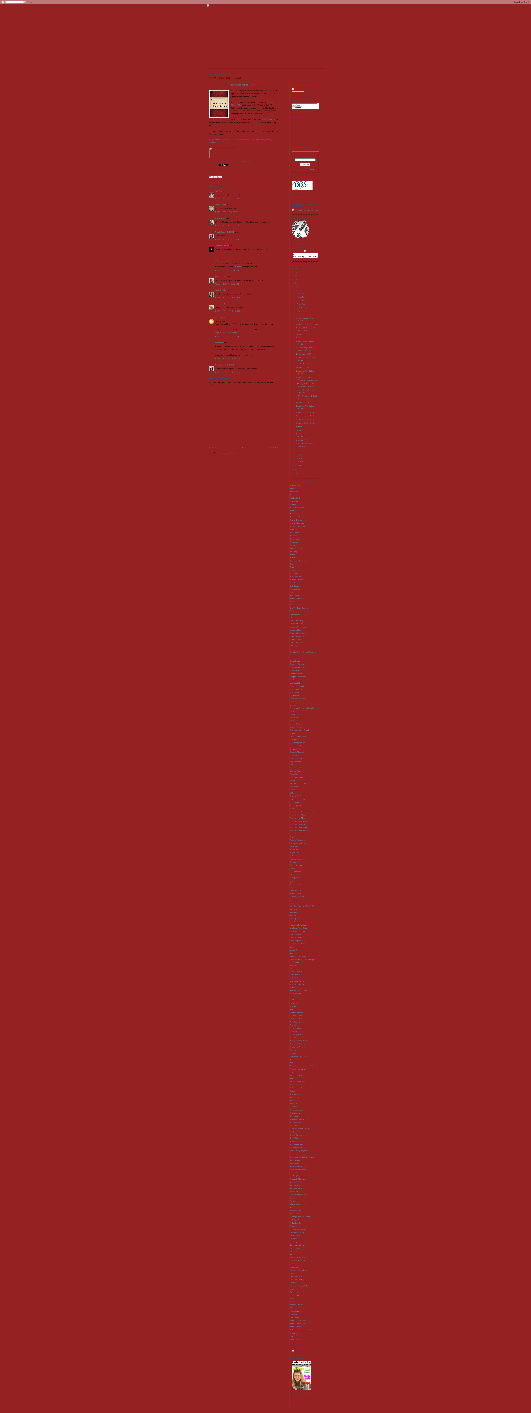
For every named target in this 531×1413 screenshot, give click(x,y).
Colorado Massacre (297, 667)
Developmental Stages (298, 736)
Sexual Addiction (296, 1144)
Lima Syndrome (296, 934)
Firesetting (294, 846)
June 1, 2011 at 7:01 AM (227, 226)
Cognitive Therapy (297, 664)
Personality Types (296, 1047)
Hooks (292, 903)
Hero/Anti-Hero (295, 893)
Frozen (292, 868)
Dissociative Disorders (298, 746)
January (300, 465)
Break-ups (293, 602)
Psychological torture (298, 1069)
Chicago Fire (294, 649)
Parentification (295, 1028)
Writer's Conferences (297, 1324)
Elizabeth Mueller (222, 246)
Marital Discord (295, 950)
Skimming (293, 1154)
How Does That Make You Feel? (302, 906)
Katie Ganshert (220, 205)
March (299, 458)
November (301, 297)
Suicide (292, 1207)
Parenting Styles (296, 1034)
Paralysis (293, 1025)
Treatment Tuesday (297, 1279)
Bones (292, 592)
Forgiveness (294, 853)
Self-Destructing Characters (300, 1129)
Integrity (293, 915)
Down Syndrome (296, 758)
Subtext (293, 1201)
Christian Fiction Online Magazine (303, 652)
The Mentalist (295, 1236)
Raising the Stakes (297, 1075)
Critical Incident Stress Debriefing (302, 708)
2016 (297, 272)
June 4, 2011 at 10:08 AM (227, 359)
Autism (292, 545)
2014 (297, 279)
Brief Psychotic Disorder (299, 608)
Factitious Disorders (297, 799)
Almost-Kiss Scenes (297, 507)
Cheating (293, 646)
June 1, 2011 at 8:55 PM (227, 284)
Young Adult (294, 1339)
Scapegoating (295, 1113)
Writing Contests (296, 1336)
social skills (294, 1163)
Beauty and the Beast (298, 561)
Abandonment (295, 485)
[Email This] (210, 177)
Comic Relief (295, 670)
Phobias (293, 1050)
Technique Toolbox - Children (301, 1220)
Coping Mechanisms (297, 689)
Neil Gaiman (294, 1000)
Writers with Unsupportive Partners (303, 1330)
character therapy (296, 639)
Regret (292, 1091)
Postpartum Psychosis (298, 1056)
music (292, 987)
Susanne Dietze (221, 304)
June (299, 315)
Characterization (296, 642)
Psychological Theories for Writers (302, 1066)
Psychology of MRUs (304, 354)
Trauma (292, 1273)
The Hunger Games (297, 1232)
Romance (293, 1103)
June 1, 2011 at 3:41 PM (227, 239)
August (300, 308)
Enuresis (293, 790)
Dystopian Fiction (296, 768)
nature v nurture (296, 994)
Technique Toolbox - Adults (300, 1217)
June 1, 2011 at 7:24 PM (227, 270)
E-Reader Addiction (297, 771)
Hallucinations (295, 890)
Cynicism (293, 714)
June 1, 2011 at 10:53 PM (227, 298)
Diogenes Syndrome (297, 743)
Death (292, 721)
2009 (297, 473)
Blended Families (296, 580)
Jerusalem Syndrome (297, 922)
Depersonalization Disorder (300, 730)
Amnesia (293, 511)
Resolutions (294, 1097)
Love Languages (296, 941)
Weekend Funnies (302, 334)
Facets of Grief (295, 796)
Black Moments (296, 577)
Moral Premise (295, 975)
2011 (297, 290)
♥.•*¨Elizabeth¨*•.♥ (222, 261)
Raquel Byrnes (220, 317)
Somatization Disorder (298, 1166)
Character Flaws (296, 630)
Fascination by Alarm (298, 815)
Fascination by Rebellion (299, 831)
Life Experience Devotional (300, 931)
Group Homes (295, 884)
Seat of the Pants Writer (298, 1119)
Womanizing (294, 1311)
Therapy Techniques (297, 1258)
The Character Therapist (243, 84)
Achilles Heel (295, 498)
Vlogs (292, 1301)
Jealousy (293, 919)
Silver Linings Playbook (299, 1151)
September (301, 304)
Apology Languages (297, 526)
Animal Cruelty (295, 517)
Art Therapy (294, 532)
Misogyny (293, 968)
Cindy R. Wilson (221, 290)
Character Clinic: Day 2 (305, 419)
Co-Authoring (295, 661)
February (300, 462)
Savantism (293, 1107)
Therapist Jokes (295, 1248)
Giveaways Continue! (304, 440)
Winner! (299, 427)
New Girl (293, 1006)
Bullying (293, 611)
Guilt (292, 887)
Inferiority (293, 912)
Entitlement (294, 787)
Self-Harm (293, 1132)
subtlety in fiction (296, 1204)
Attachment (294, 542)
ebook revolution (296, 777)
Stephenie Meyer (296, 1188)
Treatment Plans (296, 1276)
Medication (294, 965)
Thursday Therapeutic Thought (301, 1261)
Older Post (274, 448)
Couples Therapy (296, 702)
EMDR (292, 780)
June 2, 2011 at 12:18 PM (227, 311)
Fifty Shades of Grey (297, 843)
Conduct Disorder (296, 680)
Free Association (296, 859)
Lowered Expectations (298, 944)
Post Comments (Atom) (227, 453)
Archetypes (294, 529)
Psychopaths (294, 1072)
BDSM (292, 558)
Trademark (294, 1267)
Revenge (293, 1100)
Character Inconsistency (299, 633)
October (300, 300)
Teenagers (293, 1226)
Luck (292, 947)
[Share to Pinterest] (220, 177)
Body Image (294, 586)
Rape (292, 1078)
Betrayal (293, 567)
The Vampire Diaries (297, 1242)
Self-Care (293, 1125)
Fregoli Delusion (296, 865)
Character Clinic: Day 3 (305, 416)
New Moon (294, 1009)
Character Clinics (296, 624)
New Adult (294, 1003)
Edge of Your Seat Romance (226, 333)
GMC (292, 875)
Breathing (293, 605)
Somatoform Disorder (298, 1170)
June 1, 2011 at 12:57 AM (227, 198)
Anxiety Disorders (296, 520)
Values (292, 1298)
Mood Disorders (296, 972)
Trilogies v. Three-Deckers (299, 1286)
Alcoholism (294, 504)
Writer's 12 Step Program (299, 1320)
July (298, 311)
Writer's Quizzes (296, 1327)
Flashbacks (294, 849)
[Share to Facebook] (218, 177)
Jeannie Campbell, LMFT (224, 232)
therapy (292, 1254)
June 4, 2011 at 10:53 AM (227, 372)
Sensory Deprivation (297, 1135)
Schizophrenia (295, 1116)
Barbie (292, 554)
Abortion (293, 489)
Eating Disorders (296, 774)
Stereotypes (294, 1191)
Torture (292, 1264)
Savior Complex (296, 1110)
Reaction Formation (297, 1082)
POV (291, 1060)
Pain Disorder (295, 1022)
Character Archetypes (298, 620)
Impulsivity (294, 909)
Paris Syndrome (295, 1037)
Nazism (292, 997)
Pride (292, 1063)
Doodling (293, 755)
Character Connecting (298, 627)
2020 (297, 269)
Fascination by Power (298, 824)
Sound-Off (293, 1173)
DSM (292, 765)
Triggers (293, 1283)
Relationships (295, 1094)
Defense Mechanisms (297, 724)
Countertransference (297, 699)
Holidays (293, 900)
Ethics (292, 793)
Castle (292, 617)
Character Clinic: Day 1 (305, 423)
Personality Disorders (298, 1044)
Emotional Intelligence (298, 783)
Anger (292, 514)
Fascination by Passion (298, 821)
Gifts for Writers (295, 871)
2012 (297, 287)
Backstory (293, 551)
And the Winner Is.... (303, 364)
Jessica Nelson (220, 218)
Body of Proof (295, 589)
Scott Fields (219, 343)
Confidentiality (295, 683)
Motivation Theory (297, 981)
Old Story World (296, 1016)
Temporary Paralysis (297, 1229)
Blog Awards (294, 583)
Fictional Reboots (296, 840)
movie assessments (297, 984)
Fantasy (293, 809)
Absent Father (295, 492)
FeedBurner (310, 169)
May (299, 451)
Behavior (293, 564)
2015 (297, 276)
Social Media (295, 1160)
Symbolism (294, 1213)
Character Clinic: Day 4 (305, 412)
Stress (292, 1198)
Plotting (293, 1053)
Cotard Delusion (296, 695)
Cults (292, 711)
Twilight (293, 1292)
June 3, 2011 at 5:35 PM (227, 336)
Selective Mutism (296, 1122)
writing (292, 1333)
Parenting (293, 1031)
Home (243, 448)
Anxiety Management (298, 523)
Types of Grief (295, 1295)
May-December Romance (299, 956)
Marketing (294, 953)
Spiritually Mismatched (298, 1179)
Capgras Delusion (296, 614)
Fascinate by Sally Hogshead (300, 812)
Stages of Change (296, 1182)
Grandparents (295, 878)
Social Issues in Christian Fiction (302, 1157)
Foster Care (294, 856)
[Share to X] (215, 177)
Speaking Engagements (298, 1176)
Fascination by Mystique (299, 818)
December (301, 293)
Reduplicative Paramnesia (299, 1088)
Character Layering (297, 636)
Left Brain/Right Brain (298, 928)
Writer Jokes (294, 1317)
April (299, 454)
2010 (297, 470)
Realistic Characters (297, 1085)
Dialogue (293, 739)
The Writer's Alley (268, 119)
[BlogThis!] (212, 177)
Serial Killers (294, 1138)
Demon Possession (297, 727)
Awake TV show (296, 548)
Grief (291, 881)
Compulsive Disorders (298, 677)
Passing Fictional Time (298, 1041)
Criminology (294, 705)
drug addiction (295, 762)
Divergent (293, 749)
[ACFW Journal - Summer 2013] (293, 1351)
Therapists (293, 1251)
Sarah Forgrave (220, 276)
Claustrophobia (295, 658)
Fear (291, 837)
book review (294, 595)
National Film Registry (298, 990)
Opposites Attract (296, 1019)
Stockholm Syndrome (298, 1195)
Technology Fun (296, 1223)
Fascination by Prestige (298, 827)
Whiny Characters (296, 1305)
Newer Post (213, 448)
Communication (296, 674)
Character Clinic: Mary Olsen (307, 324)
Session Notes (295, 1141)
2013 (297, 283)
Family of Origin (296, 802)
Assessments (294, 539)
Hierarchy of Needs (297, 897)
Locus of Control (296, 937)
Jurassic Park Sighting (298, 925)
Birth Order (294, 573)
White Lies (294, 1308)
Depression (294, 733)
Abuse (292, 495)
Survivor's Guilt (295, 1210)
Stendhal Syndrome (297, 1185)
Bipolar (292, 570)
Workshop (293, 1314)
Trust (292, 1289)
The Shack (294, 1239)
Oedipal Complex (296, 1012)
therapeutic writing (297, 1245)
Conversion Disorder (297, 686)
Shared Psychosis (296, 1148)
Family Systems (295, 805)
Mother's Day (295, 978)
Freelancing (294, 862)
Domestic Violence (297, 752)
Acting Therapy (295, 501)
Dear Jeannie (294, 717)
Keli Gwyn (219, 191)
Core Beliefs (294, 692)
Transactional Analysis (298, 1270)
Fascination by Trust (297, 834)
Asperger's (293, 536)
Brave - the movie (296, 599)
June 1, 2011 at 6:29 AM (227, 212)
